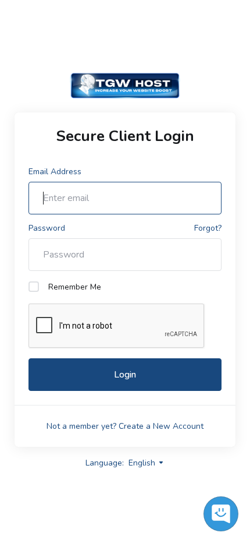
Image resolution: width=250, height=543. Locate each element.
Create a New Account (161, 426)
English (143, 462)
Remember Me (74, 286)
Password (46, 228)
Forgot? (208, 228)
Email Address (54, 171)
